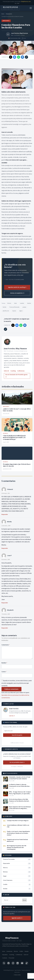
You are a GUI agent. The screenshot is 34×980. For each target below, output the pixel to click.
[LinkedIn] (17, 963)
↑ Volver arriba (17, 975)
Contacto (4, 958)
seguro (20, 311)
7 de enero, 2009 (6, 614)
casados (22, 303)
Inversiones (9, 951)
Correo (4, 672)
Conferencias (20, 371)
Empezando (9, 14)
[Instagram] (13, 963)
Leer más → (12, 716)
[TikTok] (26, 963)
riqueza (14, 311)
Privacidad (11, 958)
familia (4, 307)
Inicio (3, 14)
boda (15, 303)
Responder (5, 514)
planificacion (6, 311)
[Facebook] (8, 963)
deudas (29, 303)
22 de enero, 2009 (6, 526)
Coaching (13, 371)
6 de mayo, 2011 (6, 493)
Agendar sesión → (17, 918)
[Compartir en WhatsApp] (18, 57)
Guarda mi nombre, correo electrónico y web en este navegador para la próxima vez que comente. (17, 683)
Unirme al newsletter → (17, 293)
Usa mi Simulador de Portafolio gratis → (16, 376)
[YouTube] (22, 963)
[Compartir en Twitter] (10, 57)
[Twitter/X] (4, 963)
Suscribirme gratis (17, 735)
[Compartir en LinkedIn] (22, 57)
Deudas (26, 951)
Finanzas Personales (14, 307)
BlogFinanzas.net (26, 1)
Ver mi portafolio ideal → (17, 762)
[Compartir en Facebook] (14, 57)
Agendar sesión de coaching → (17, 287)
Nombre (4, 663)
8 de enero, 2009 (6, 559)
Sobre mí (6, 371)
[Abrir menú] (30, 8)
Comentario (6, 645)
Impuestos (5, 955)
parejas (24, 307)
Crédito (21, 951)
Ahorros (9, 303)
